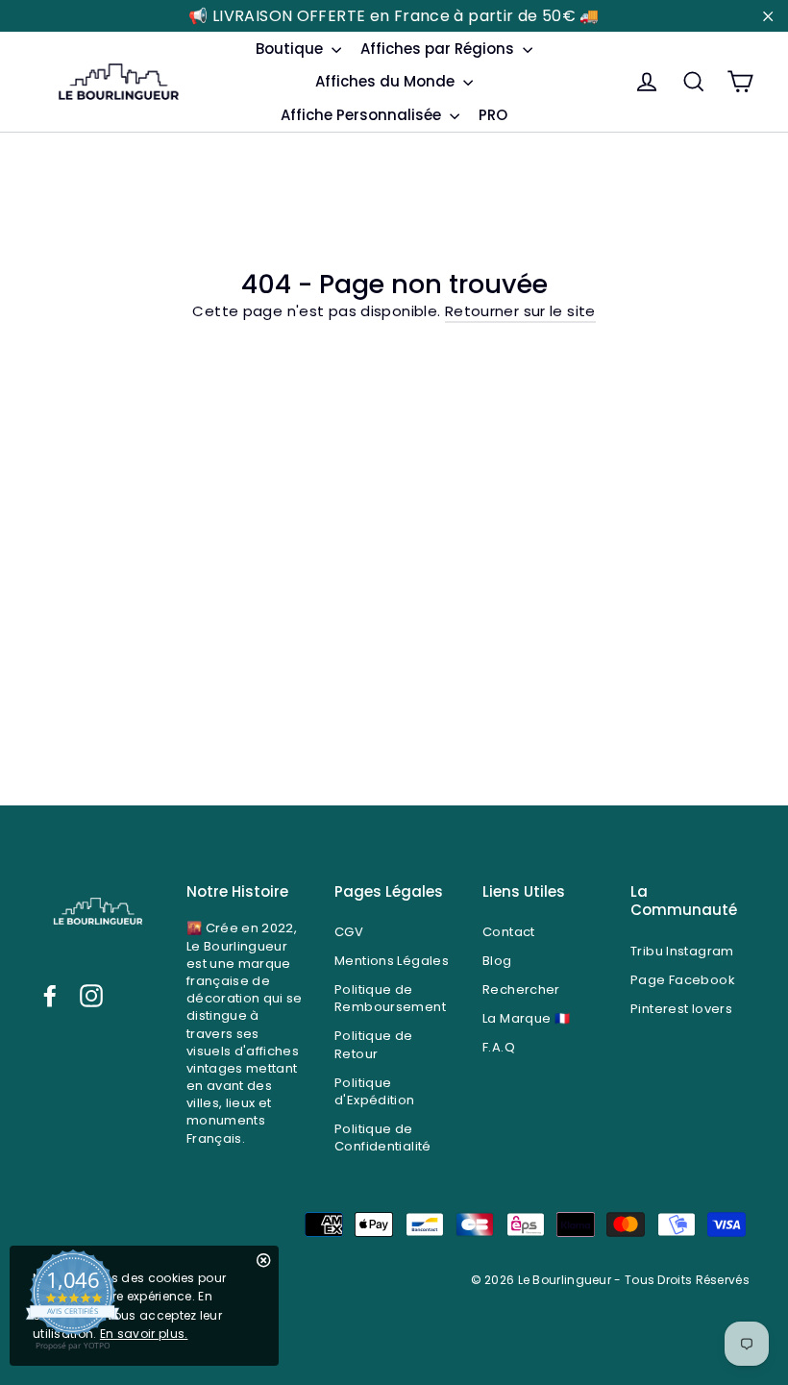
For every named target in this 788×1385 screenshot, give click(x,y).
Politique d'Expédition (374, 1091)
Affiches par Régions (439, 48)
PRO (493, 115)
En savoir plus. (144, 1333)
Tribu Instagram (682, 951)
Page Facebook (682, 980)
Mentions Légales (391, 961)
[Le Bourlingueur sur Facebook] (50, 995)
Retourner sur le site (520, 311)
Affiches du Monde (386, 81)
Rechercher (521, 989)
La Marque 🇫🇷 (526, 1018)
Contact (508, 932)
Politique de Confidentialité (382, 1137)
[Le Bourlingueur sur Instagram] (91, 995)
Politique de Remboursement (390, 998)
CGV (348, 932)
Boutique (291, 48)
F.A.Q (498, 1047)
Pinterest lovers (681, 1009)
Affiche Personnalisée (363, 115)
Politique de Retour (373, 1044)
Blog (497, 961)
